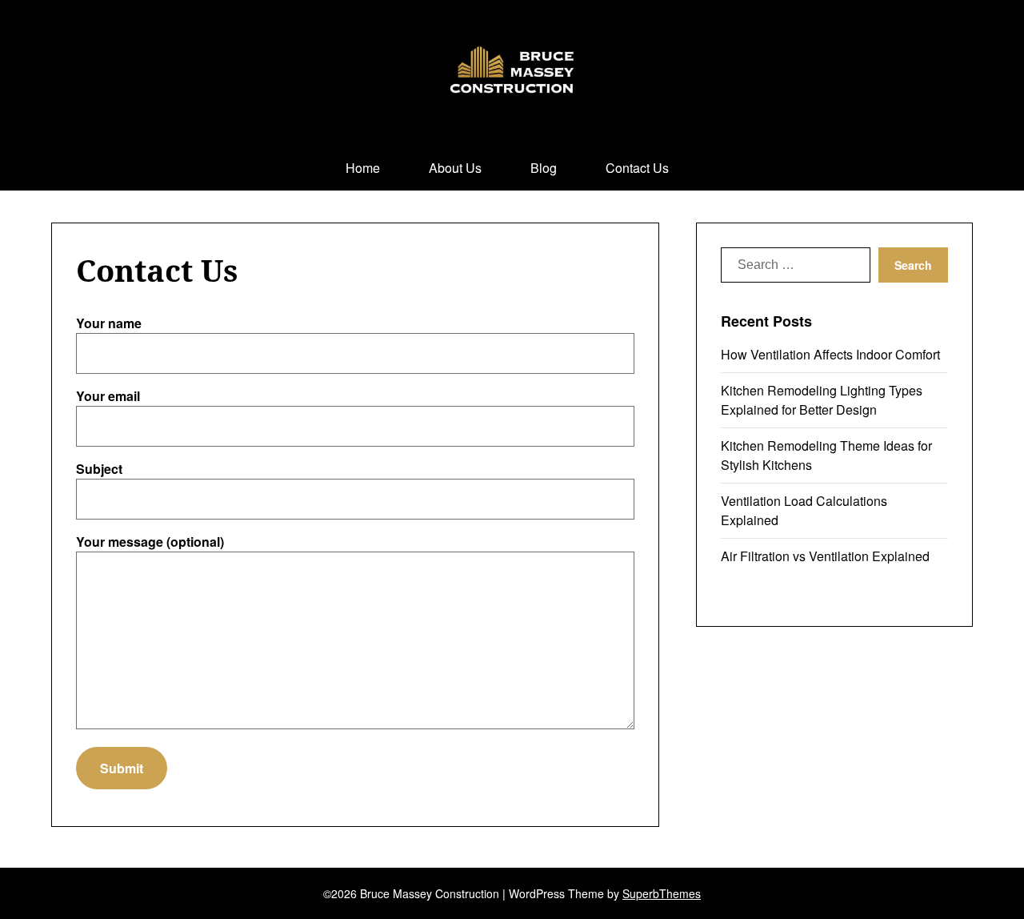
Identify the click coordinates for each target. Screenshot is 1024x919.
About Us (455, 168)
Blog (543, 168)
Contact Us (637, 168)
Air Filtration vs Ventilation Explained (825, 556)
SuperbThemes (661, 893)
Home (363, 168)
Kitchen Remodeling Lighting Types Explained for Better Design (821, 400)
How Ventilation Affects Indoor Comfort (830, 354)
